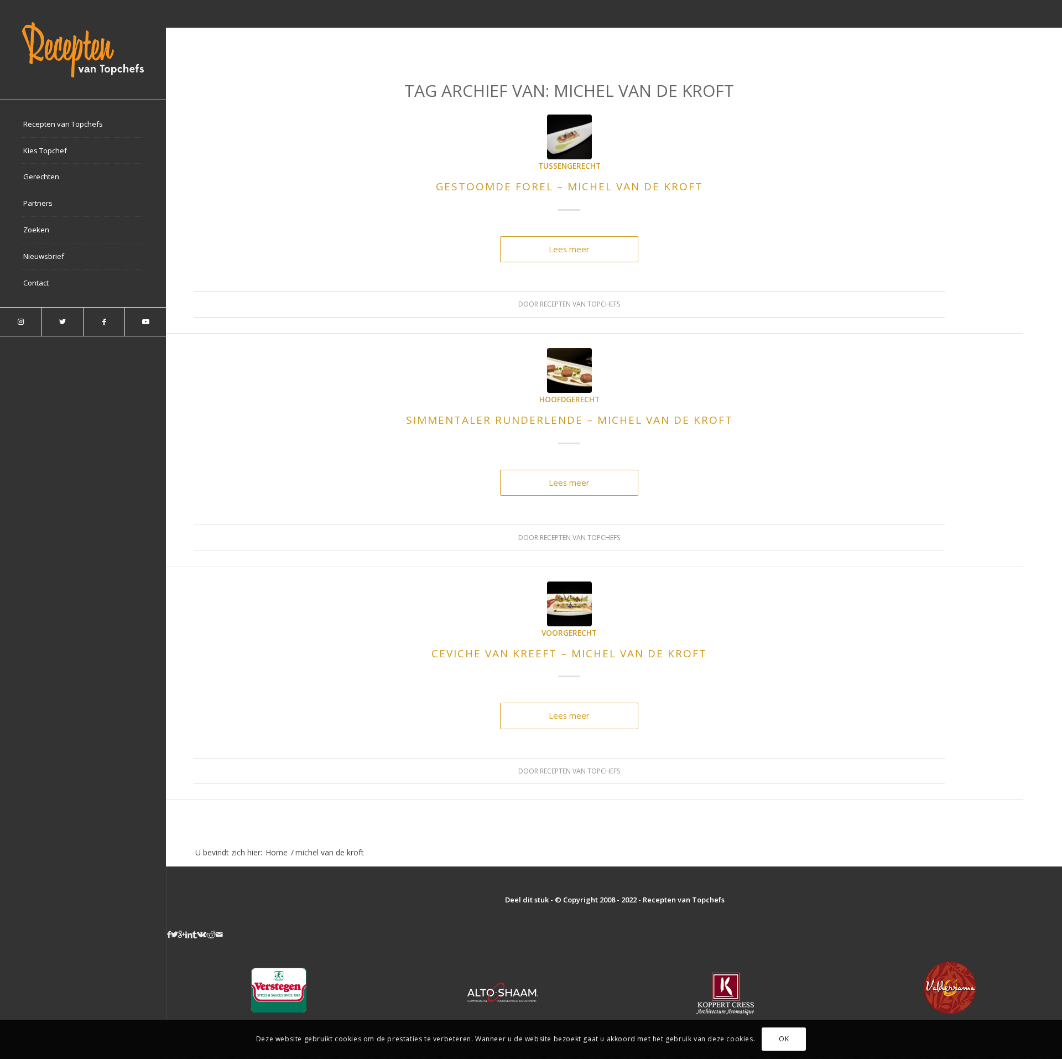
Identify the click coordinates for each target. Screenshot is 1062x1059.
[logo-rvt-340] (83, 49)
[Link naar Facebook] (103, 322)
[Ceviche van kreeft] (569, 604)
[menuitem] (83, 124)
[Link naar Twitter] (62, 322)
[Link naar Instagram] (20, 322)
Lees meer (569, 249)
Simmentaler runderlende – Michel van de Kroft (569, 420)
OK (784, 1039)
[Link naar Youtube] (145, 322)
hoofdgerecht (569, 399)
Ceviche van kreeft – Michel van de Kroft (569, 653)
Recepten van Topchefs (580, 304)
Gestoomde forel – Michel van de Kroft (569, 186)
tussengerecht (569, 166)
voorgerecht (569, 633)
